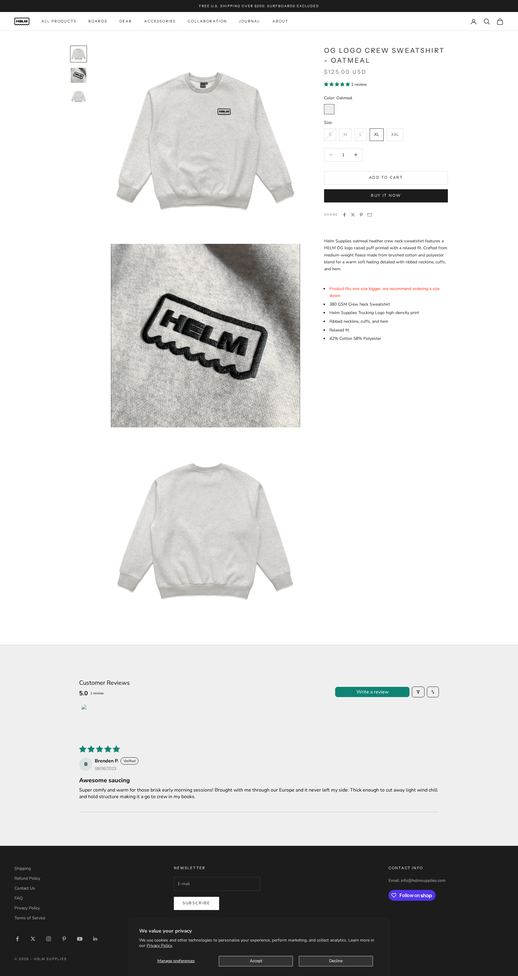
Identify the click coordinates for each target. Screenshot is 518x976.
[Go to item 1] (78, 54)
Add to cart (386, 177)
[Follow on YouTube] (80, 939)
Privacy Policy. (160, 945)
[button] (337, 84)
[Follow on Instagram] (49, 939)
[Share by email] (369, 214)
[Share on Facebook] (344, 214)
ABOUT (280, 21)
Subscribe (196, 903)
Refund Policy (27, 878)
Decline (336, 961)
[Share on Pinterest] (361, 214)
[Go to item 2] (78, 75)
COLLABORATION (207, 21)
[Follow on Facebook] (17, 939)
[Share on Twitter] (352, 214)
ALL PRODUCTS (58, 21)
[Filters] (418, 692)
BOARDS (97, 21)
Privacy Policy (27, 908)
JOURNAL (249, 21)
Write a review (372, 692)
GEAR (125, 21)
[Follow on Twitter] (33, 939)
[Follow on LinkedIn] (95, 939)
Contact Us (24, 888)
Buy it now (386, 195)
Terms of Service (29, 918)
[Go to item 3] (78, 96)
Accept (256, 961)
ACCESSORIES (160, 21)
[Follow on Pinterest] (64, 939)
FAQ (18, 898)
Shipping (22, 868)
